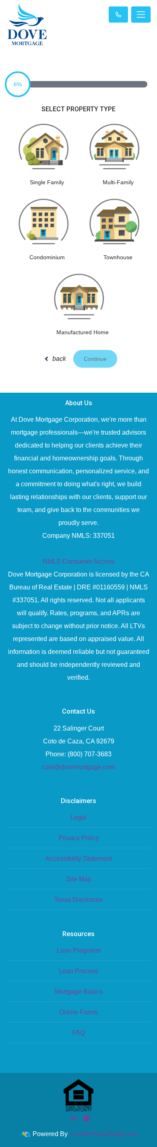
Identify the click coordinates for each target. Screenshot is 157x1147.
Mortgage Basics (79, 991)
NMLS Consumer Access (78, 561)
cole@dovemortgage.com (78, 767)
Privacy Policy (78, 838)
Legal (78, 817)
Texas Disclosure (78, 899)
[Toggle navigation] (141, 14)
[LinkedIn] (74, 1118)
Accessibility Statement (78, 858)
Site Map (78, 879)
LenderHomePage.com (104, 1133)
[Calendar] (86, 1118)
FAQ (78, 1032)
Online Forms (78, 1012)
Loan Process (78, 971)
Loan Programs (79, 950)
